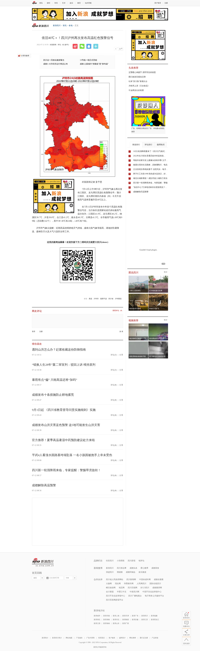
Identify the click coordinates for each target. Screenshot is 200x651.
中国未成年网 (145, 579)
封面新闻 (53, 45)
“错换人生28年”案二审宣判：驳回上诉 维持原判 (63, 364)
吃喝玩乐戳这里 (142, 128)
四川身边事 (121, 568)
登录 (33, 331)
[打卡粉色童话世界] (158, 276)
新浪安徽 (135, 620)
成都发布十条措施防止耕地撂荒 (53, 394)
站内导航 (88, 3)
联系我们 (101, 638)
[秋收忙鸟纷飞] (158, 294)
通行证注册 (144, 638)
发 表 (121, 331)
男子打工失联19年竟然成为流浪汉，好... (150, 174)
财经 (48, 3)
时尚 (56, 3)
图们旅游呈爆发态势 (137, 77)
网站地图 (69, 638)
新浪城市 (97, 616)
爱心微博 (144, 568)
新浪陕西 (125, 620)
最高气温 (103, 299)
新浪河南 (106, 616)
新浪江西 (97, 623)
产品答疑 (155, 638)
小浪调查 (120, 561)
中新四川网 (134, 592)
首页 (35, 578)
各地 (71, 26)
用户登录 (157, 3)
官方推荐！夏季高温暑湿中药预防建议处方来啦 (63, 440)
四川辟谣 (131, 561)
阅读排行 (136, 145)
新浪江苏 (144, 620)
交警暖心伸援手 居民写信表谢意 (142, 72)
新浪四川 (40, 25)
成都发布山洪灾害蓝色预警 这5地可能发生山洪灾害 (66, 425)
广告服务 (79, 638)
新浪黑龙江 (155, 620)
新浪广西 (125, 623)
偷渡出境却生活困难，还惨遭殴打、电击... (151, 165)
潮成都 (120, 572)
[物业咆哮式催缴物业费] (146, 324)
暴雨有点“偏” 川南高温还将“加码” (54, 379)
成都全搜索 (158, 579)
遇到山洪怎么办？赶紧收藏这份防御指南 (59, 349)
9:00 (67, 578)
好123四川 (145, 588)
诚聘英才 (122, 638)
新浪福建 (154, 616)
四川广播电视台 (135, 596)
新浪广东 (135, 616)
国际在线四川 (155, 584)
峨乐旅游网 (111, 588)
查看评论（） (118, 310)
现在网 (118, 584)
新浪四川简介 (57, 638)
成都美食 (155, 568)
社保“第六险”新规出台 (138, 81)
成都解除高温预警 (44, 485)
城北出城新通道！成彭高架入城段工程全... (151, 178)
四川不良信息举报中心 (115, 596)
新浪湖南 (106, 620)
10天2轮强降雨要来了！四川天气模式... (149, 151)
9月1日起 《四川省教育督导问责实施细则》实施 (64, 410)
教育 (79, 3)
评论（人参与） (64, 45)
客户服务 (112, 638)
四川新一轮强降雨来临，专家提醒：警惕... (151, 183)
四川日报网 (132, 588)
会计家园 (110, 592)
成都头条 (133, 568)
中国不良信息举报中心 (151, 592)
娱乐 (71, 3)
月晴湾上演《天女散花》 (139, 86)
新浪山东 (116, 623)
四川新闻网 (131, 579)
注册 (166, 3)
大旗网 (109, 584)
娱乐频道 (142, 572)
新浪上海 (116, 616)
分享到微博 (25, 56)
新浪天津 (125, 616)
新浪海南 (106, 623)
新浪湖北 (97, 620)
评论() (114, 355)
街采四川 (110, 561)
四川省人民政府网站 (114, 579)
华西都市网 (128, 584)
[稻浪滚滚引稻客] (138, 294)
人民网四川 (141, 584)
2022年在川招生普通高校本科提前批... (149, 156)
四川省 (110, 299)
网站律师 (132, 638)
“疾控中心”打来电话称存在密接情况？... (150, 187)
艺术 (63, 3)
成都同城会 (130, 572)
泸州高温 (118, 299)
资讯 (41, 3)
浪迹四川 (110, 572)
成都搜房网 (157, 588)
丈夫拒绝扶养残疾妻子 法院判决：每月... (150, 169)
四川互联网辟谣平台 (114, 600)
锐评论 (141, 561)
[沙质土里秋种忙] (138, 276)
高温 (90, 299)
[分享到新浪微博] (76, 46)
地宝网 (121, 588)
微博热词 (160, 145)
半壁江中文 (121, 592)
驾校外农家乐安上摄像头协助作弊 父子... (150, 160)
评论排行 (148, 145)
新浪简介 (45, 638)
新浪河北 (116, 620)
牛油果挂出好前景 (136, 90)
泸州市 (96, 299)
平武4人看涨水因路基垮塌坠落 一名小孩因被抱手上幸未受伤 (72, 455)
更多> (166, 272)
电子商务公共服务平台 (154, 596)
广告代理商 (90, 638)
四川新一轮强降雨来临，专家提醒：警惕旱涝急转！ (66, 470)
